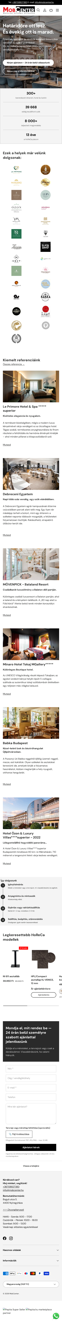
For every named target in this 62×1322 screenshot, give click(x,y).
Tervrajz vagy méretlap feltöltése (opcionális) (28, 1128)
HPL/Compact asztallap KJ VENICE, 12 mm (42, 980)
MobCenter (14, 1293)
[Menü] (57, 10)
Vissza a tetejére (31, 1166)
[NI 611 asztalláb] (15, 959)
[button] (51, 10)
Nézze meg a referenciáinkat (21, 71)
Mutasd (7, 444)
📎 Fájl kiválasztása (19, 1134)
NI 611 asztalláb (11, 976)
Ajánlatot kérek (31, 1147)
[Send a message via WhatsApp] (56, 1316)
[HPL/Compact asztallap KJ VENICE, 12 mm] (43, 959)
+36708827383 (19, 2)
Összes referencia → (14, 364)
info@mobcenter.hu (44, 2)
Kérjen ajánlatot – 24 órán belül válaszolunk (28, 62)
